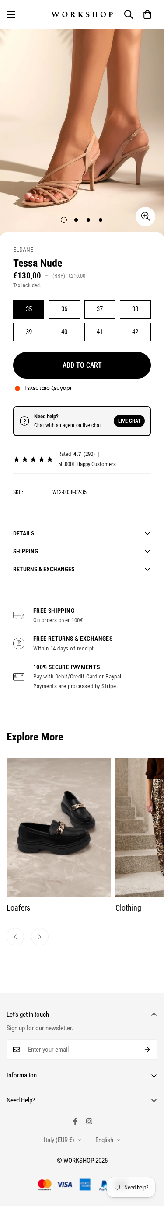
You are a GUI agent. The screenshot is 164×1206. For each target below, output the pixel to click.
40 (64, 332)
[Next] (40, 936)
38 (135, 309)
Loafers (18, 907)
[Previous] (15, 936)
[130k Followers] (89, 1121)
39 (29, 332)
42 (135, 332)
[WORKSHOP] (82, 14)
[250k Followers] (75, 1121)
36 (64, 309)
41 (100, 332)
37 (100, 309)
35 (29, 309)
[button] (147, 14)
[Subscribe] (147, 1049)
